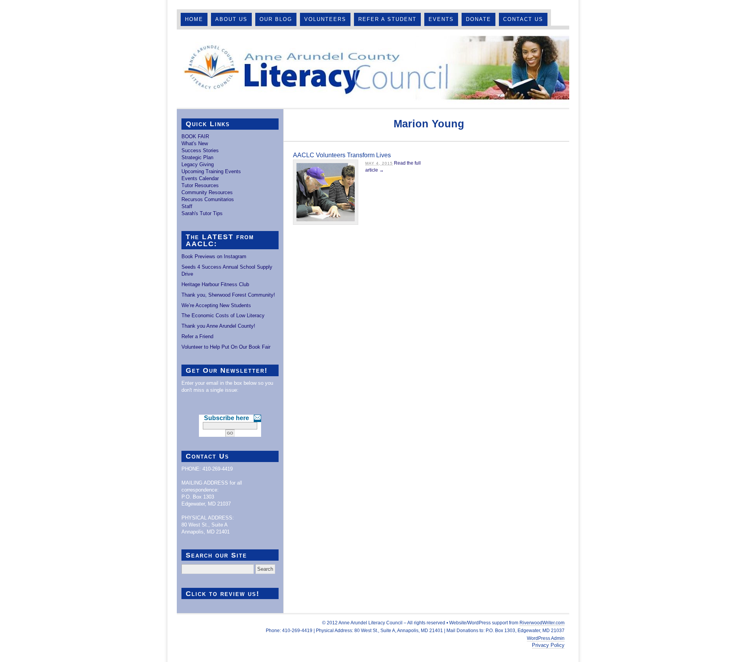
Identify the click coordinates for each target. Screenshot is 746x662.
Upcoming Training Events (211, 171)
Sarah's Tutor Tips (202, 213)
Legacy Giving (197, 164)
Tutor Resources (200, 185)
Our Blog (276, 19)
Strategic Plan (197, 157)
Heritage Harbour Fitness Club (215, 284)
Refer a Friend (197, 336)
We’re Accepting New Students (216, 305)
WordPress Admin (546, 638)
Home (194, 19)
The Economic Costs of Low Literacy (223, 315)
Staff (186, 206)
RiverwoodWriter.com (542, 623)
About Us (231, 19)
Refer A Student (387, 19)
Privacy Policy (548, 645)
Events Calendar (200, 178)
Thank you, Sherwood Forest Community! (228, 295)
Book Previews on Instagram (213, 256)
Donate (478, 19)
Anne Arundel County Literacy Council (373, 69)
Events (441, 19)
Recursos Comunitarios (207, 199)
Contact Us (523, 19)
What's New (194, 143)
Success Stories (200, 150)
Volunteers (325, 19)
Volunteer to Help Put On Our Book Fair (225, 347)
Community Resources (207, 192)
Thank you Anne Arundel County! (218, 326)
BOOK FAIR (195, 136)
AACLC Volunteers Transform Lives (342, 155)
